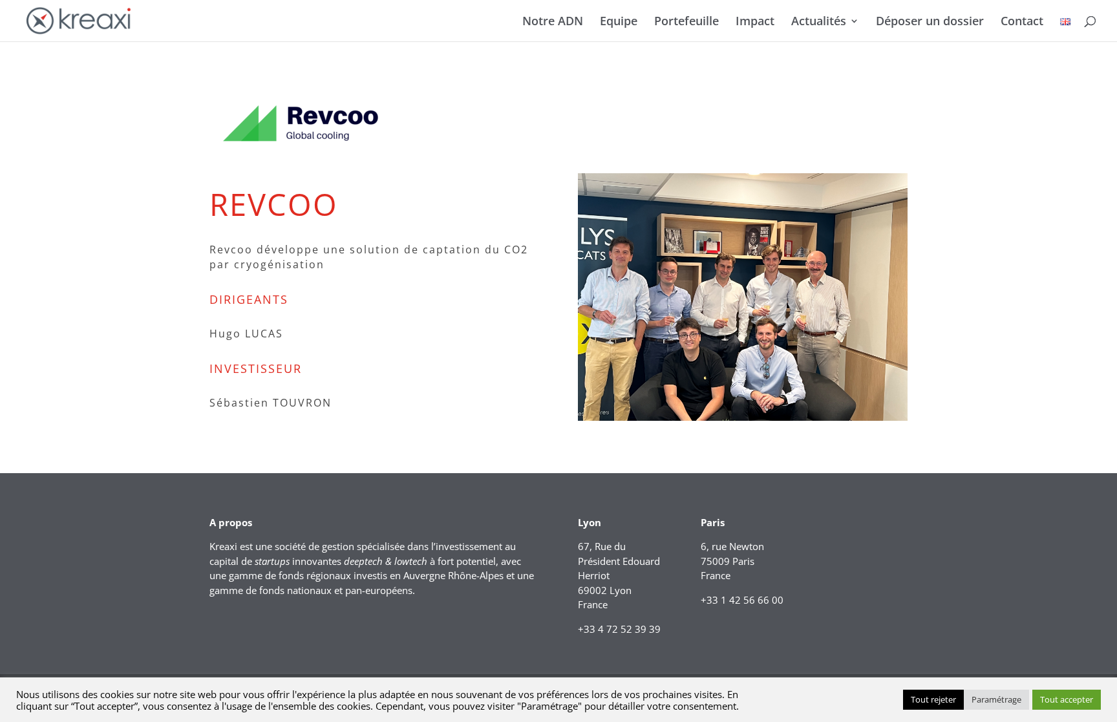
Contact (1022, 22)
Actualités (818, 22)
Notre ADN (552, 22)
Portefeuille (686, 22)
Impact (755, 22)
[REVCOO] (743, 420)
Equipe (618, 22)
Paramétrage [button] (996, 699)
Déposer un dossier (930, 22)
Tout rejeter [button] (933, 699)
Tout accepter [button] (1066, 699)
